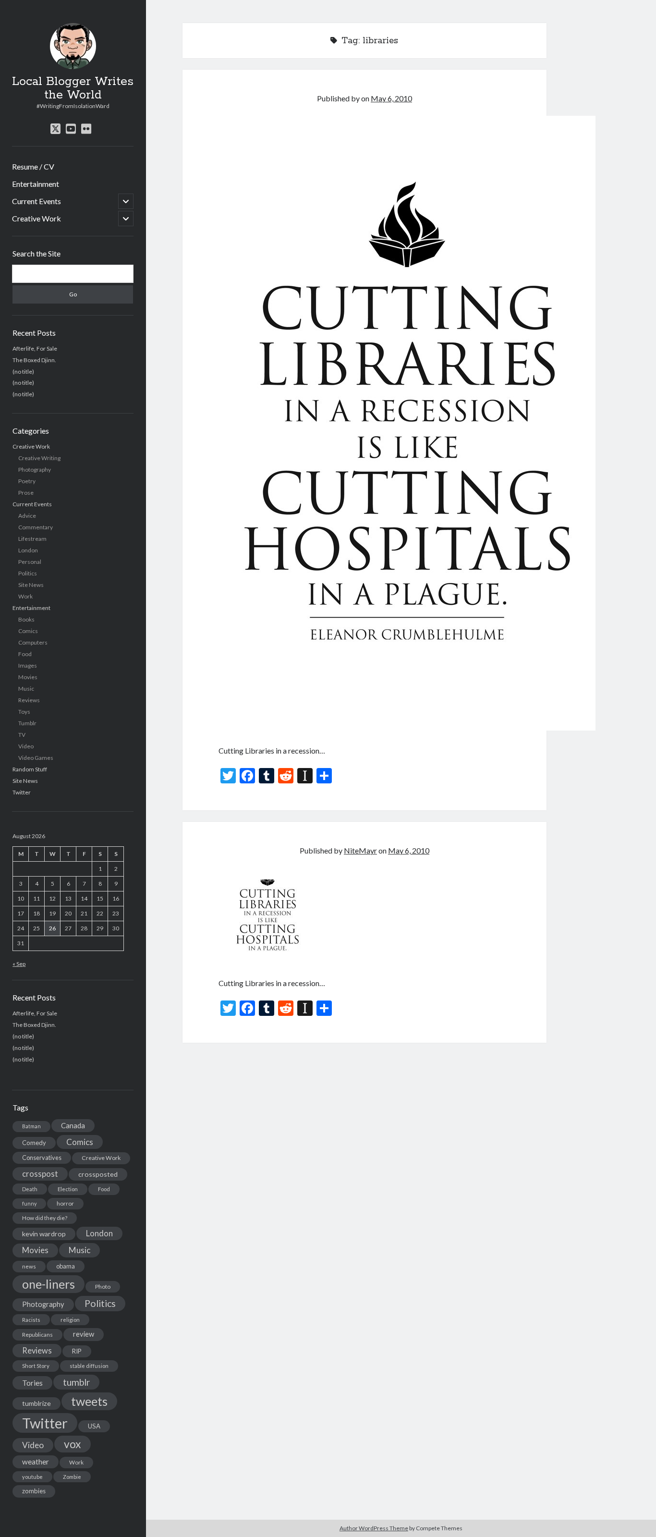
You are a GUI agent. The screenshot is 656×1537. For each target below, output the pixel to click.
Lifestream (32, 538)
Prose (26, 492)
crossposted (98, 1174)
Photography (34, 469)
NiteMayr (360, 850)
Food (25, 654)
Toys (24, 711)
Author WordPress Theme (374, 1528)
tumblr (76, 1382)
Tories (32, 1382)
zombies (34, 1491)
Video (26, 746)
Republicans (37, 1334)
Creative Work (36, 218)
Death (29, 1189)
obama (65, 1266)
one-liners (48, 1284)
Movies (27, 677)
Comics (28, 630)
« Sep (18, 963)
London (28, 550)
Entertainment (35, 183)
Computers (33, 642)
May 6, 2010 (391, 98)
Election (68, 1189)
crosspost (40, 1174)
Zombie (72, 1477)
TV (21, 734)
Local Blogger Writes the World (73, 88)
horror (65, 1203)
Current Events (36, 201)
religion (70, 1320)
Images (27, 665)
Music (26, 688)
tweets (89, 1401)
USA (94, 1426)
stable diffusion (89, 1366)
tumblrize (36, 1403)
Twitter (21, 792)
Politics (27, 573)
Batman (31, 1126)
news (29, 1266)
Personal (29, 561)
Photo (102, 1286)
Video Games (35, 757)
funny (29, 1203)
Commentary (35, 527)
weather (35, 1461)
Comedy (34, 1143)
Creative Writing (39, 458)
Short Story (35, 1366)
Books (26, 619)
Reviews (29, 700)
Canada (73, 1125)
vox (72, 1444)
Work (25, 596)
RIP (77, 1351)
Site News (31, 584)
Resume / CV (33, 166)
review (83, 1334)
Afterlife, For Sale (34, 348)
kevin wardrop (44, 1234)
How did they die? (44, 1217)
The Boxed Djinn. (34, 359)
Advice (27, 515)
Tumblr (27, 723)
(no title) (23, 371)
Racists (31, 1320)
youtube (32, 1477)
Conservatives (41, 1157)
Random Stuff (29, 769)
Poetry (27, 481)
